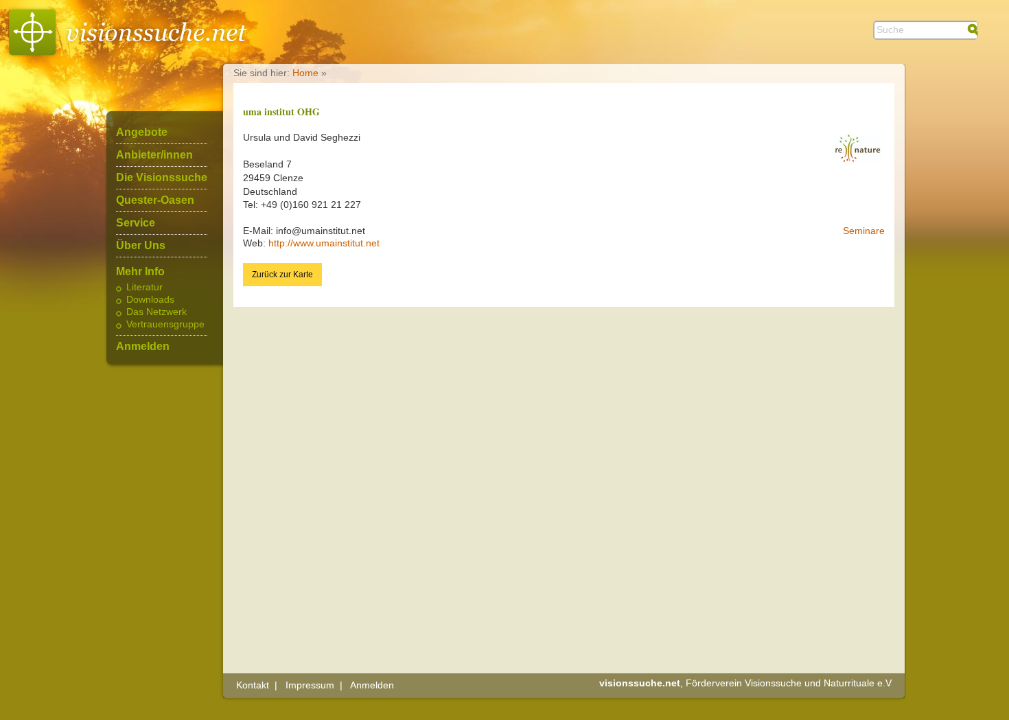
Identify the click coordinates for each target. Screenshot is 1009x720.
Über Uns (140, 245)
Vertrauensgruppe (165, 324)
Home (305, 72)
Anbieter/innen (154, 155)
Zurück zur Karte (282, 274)
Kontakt (252, 685)
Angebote (141, 132)
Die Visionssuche (161, 177)
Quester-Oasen (155, 200)
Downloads (150, 300)
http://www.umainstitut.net (324, 242)
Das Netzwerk (156, 312)
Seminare (864, 230)
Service (135, 223)
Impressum (310, 685)
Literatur (144, 287)
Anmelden (143, 346)
